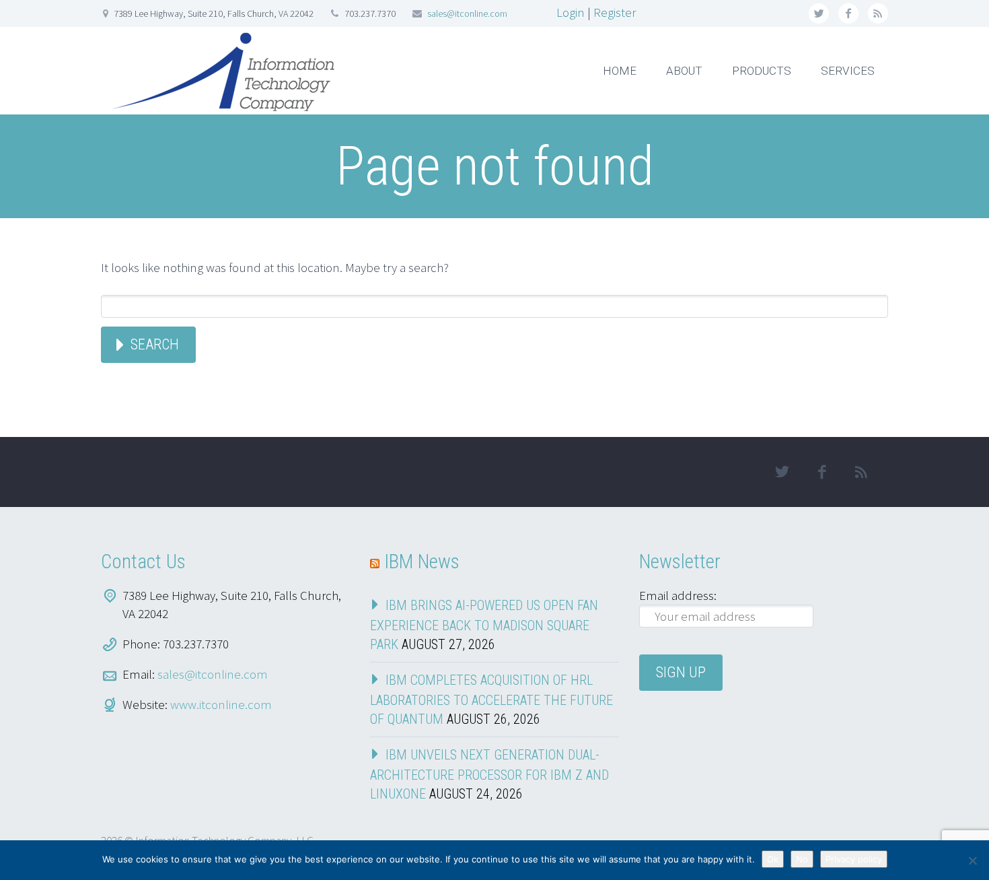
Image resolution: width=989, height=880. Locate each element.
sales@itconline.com (467, 13)
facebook (848, 13)
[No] (972, 860)
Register (614, 12)
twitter (819, 13)
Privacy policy (854, 859)
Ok (772, 859)
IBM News (422, 561)
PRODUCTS (761, 70)
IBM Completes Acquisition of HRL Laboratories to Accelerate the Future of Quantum (491, 699)
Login (570, 12)
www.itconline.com (221, 704)
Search (155, 344)
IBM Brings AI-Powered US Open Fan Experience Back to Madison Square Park (484, 624)
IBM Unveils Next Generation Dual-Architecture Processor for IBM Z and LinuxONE (489, 774)
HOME (619, 70)
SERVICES (848, 70)
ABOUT (684, 70)
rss (878, 13)
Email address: (678, 595)
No (802, 859)
